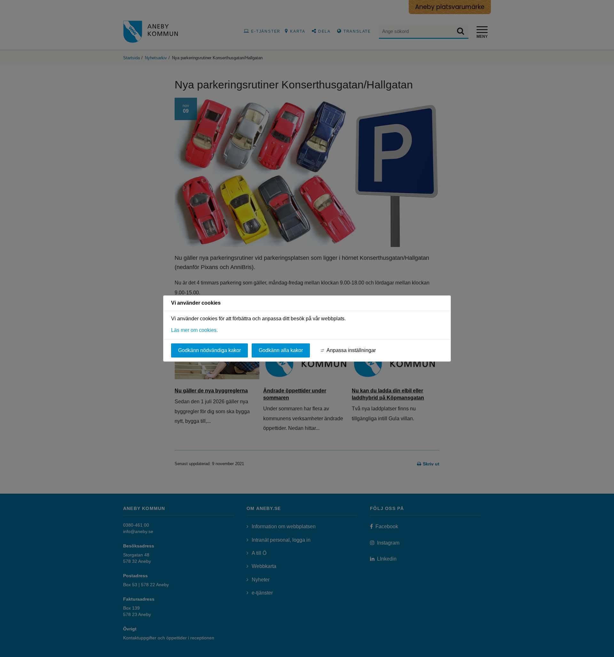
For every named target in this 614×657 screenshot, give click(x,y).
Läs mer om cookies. (194, 330)
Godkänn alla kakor (281, 350)
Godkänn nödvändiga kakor (209, 350)
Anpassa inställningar (351, 350)
